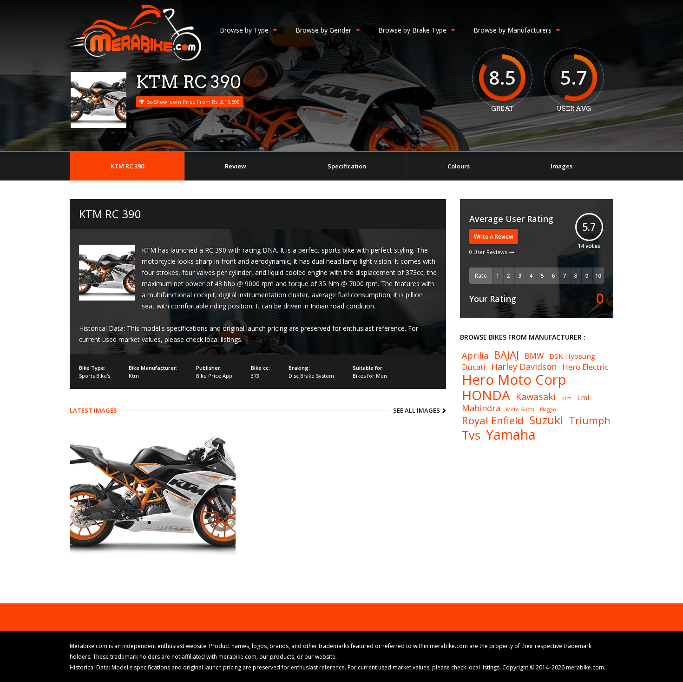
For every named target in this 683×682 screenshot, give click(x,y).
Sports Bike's (94, 375)
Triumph (590, 420)
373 (255, 375)
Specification (347, 166)
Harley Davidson (524, 366)
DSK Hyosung (572, 356)
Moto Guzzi (520, 409)
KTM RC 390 (127, 166)
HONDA (486, 394)
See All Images (416, 410)
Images (561, 166)
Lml (583, 397)
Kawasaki (536, 396)
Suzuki (546, 420)
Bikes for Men (370, 375)
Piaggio (548, 409)
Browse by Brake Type (412, 30)
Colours (458, 166)
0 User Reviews (488, 251)
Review (235, 166)
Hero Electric (585, 367)
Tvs (471, 435)
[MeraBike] (135, 58)
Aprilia (475, 355)
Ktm (134, 375)
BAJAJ (506, 354)
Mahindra (481, 408)
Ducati (474, 367)
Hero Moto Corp (514, 380)
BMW (534, 356)
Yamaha (511, 434)
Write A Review (493, 237)
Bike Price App (214, 375)
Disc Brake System (311, 375)
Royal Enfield (493, 420)
